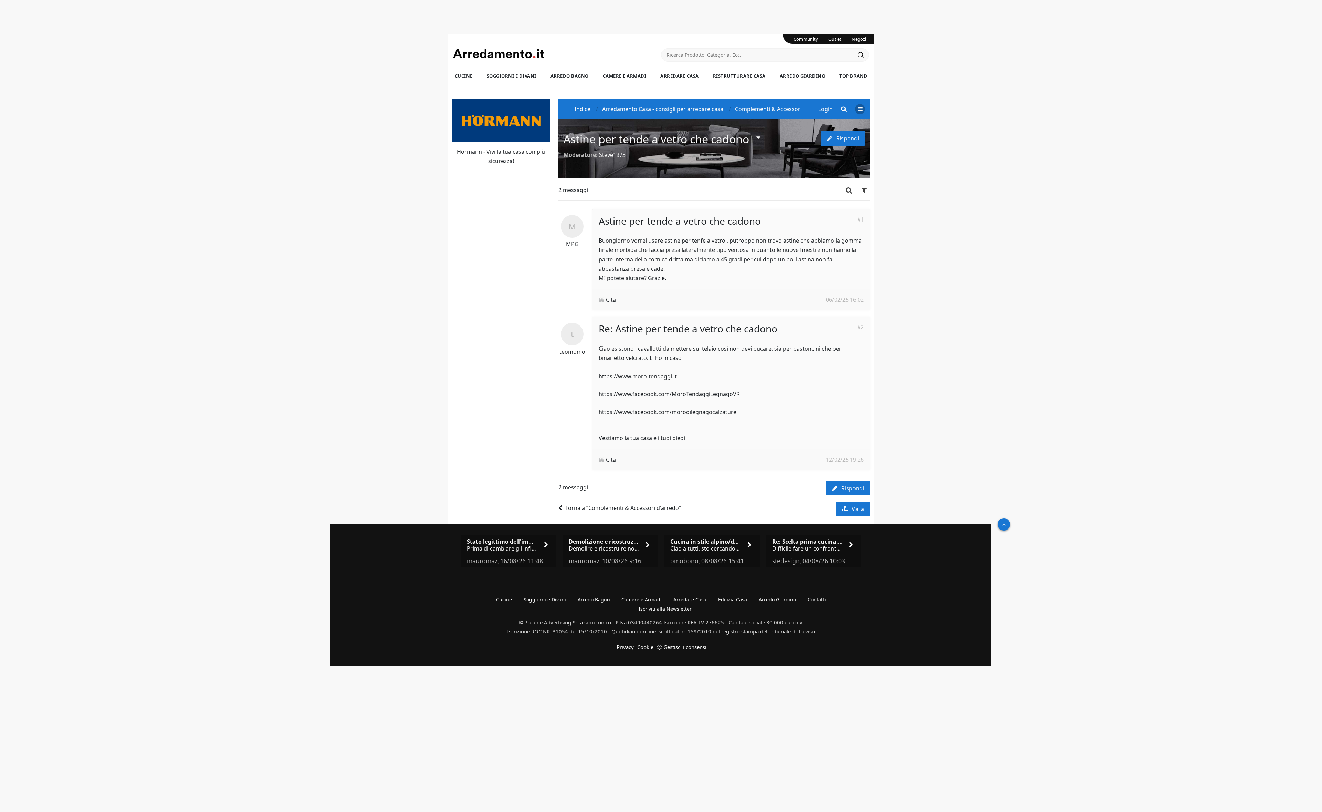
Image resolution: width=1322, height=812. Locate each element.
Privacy (625, 646)
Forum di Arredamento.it (557, 53)
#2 (860, 327)
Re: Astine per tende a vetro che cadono (688, 328)
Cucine (464, 76)
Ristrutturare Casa (739, 76)
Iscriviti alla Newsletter (665, 609)
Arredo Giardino (803, 76)
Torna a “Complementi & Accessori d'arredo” (623, 508)
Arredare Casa (679, 76)
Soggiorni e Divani (511, 76)
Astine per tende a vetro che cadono (656, 139)
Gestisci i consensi (684, 646)
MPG (572, 244)
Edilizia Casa (732, 599)
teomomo (572, 351)
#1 (860, 219)
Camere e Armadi (625, 76)
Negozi (859, 39)
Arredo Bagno (569, 76)
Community (806, 39)
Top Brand (853, 76)
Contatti (817, 599)
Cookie (645, 646)
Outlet (834, 39)
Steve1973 (612, 155)
